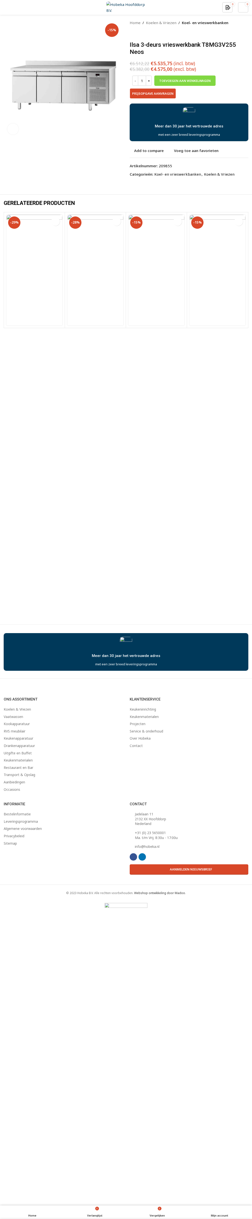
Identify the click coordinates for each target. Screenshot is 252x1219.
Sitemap (10, 843)
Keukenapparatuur (18, 738)
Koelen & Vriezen (161, 22)
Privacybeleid (14, 836)
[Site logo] (126, 6)
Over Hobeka (140, 738)
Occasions (12, 789)
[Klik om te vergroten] (12, 129)
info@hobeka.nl (147, 846)
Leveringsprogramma (21, 821)
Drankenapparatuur (19, 745)
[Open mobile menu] (5, 7)
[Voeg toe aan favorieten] (55, 221)
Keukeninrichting (143, 709)
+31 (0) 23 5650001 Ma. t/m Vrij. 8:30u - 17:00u (156, 835)
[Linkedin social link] (142, 857)
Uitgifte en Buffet (18, 753)
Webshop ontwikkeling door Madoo (159, 893)
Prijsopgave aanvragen (152, 93)
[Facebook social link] (133, 857)
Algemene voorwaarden (23, 828)
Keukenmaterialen (18, 760)
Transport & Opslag (19, 774)
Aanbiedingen (14, 782)
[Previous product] (133, 33)
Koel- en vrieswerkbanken (205, 22)
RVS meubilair (14, 731)
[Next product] (144, 33)
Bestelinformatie (17, 814)
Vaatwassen (13, 716)
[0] (228, 7)
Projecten (137, 723)
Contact (136, 745)
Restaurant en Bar (18, 767)
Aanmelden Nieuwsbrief (191, 869)
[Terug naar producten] (139, 33)
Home (135, 22)
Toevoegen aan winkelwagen (185, 80)
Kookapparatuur (17, 723)
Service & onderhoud (146, 731)
